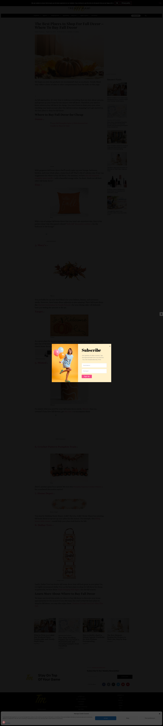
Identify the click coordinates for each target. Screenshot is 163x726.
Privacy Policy (6, 723)
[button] (159, 714)
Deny (127, 718)
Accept (106, 718)
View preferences (150, 718)
